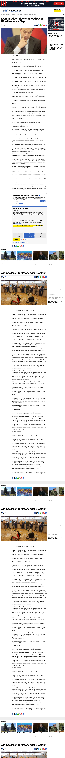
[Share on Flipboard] (44, 25)
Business (17, 14)
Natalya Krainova (4, 276)
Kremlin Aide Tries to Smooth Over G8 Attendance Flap (22, 20)
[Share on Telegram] (38, 25)
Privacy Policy (21, 203)
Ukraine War (8, 14)
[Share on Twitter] (37, 25)
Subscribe (43, 201)
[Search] (63, 14)
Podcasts (31, 14)
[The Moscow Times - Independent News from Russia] (11, 10)
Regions (13, 14)
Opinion (21, 14)
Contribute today (58, 11)
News (4, 14)
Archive (35, 14)
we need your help (18, 223)
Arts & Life (26, 14)
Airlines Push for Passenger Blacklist (23, 273)
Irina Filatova (4, 24)
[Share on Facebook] (35, 25)
